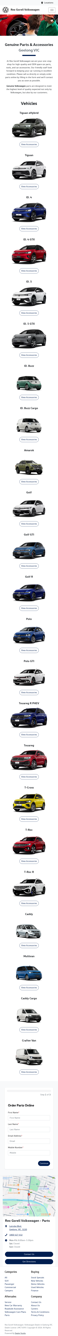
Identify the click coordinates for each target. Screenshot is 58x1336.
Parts (7, 1315)
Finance (34, 1290)
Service (8, 1302)
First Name (13, 1112)
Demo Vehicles (38, 1284)
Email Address (15, 1136)
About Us (35, 1305)
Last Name (13, 1124)
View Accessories (29, 144)
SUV (6, 1280)
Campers (9, 1290)
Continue (44, 1163)
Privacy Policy (37, 1315)
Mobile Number (15, 1147)
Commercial (10, 1287)
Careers (34, 1308)
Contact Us (29, 1254)
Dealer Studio (20, 1333)
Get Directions (29, 1261)
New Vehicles (37, 1280)
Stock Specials (37, 1277)
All (6, 1277)
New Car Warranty (13, 1305)
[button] (52, 10)
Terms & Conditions (40, 1312)
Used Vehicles (37, 1287)
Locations (48, 2)
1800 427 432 (16, 1235)
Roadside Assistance (14, 1308)
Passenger (9, 1284)
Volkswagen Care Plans (15, 1312)
